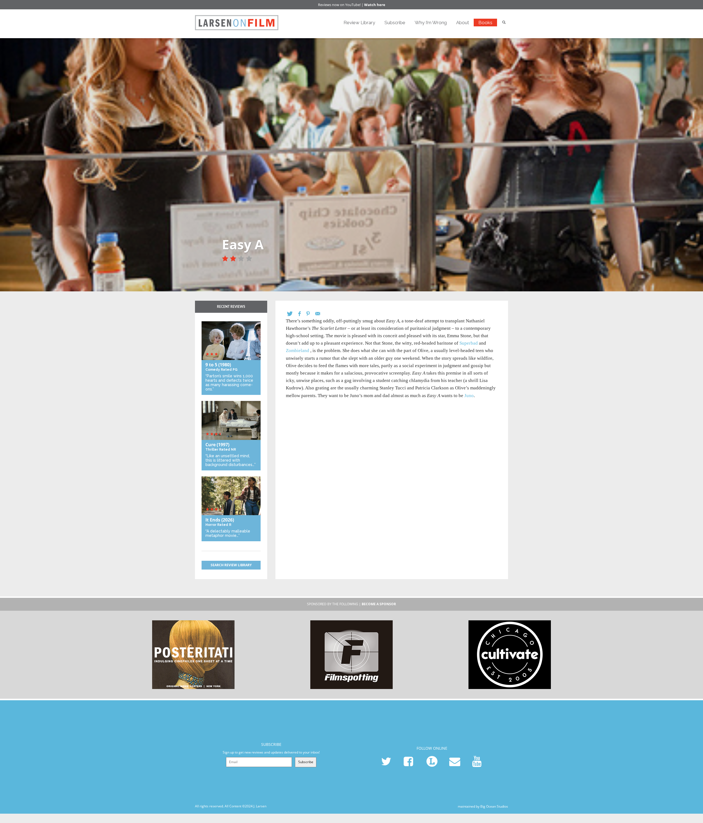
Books (485, 22)
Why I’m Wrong (431, 22)
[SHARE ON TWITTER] (292, 313)
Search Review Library (231, 565)
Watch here (374, 4)
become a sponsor (379, 604)
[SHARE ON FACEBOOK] (302, 313)
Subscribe (394, 22)
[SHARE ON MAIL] (320, 313)
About (462, 22)
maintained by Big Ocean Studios (483, 806)
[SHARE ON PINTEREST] (310, 313)
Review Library (359, 22)
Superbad (468, 343)
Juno (469, 395)
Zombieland (297, 350)
